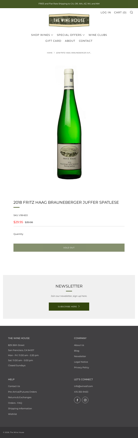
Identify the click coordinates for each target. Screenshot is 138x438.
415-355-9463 (81, 391)
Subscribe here (67, 306)
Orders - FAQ (15, 403)
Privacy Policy (81, 367)
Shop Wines (40, 34)
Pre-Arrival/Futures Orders (22, 391)
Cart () (120, 12)
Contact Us (14, 386)
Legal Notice (81, 361)
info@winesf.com (83, 386)
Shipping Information (20, 408)
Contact (86, 40)
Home (50, 53)
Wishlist (12, 414)
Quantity (18, 234)
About (70, 40)
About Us (79, 345)
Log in (106, 12)
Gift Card (53, 40)
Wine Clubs (98, 34)
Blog (76, 350)
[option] (69, 124)
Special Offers (69, 34)
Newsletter (80, 356)
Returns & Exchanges (19, 397)
